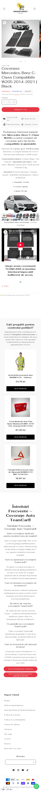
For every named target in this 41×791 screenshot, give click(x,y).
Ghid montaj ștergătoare (13, 705)
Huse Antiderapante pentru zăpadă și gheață (20, 675)
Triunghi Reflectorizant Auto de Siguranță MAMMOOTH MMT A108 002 (20, 472)
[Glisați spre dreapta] (25, 61)
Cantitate (5, 98)
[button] (4, 8)
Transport (8, 729)
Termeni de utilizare (12, 724)
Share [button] (6, 286)
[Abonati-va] (33, 762)
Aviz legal (8, 734)
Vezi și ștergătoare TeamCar (20, 669)
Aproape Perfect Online (16, 787)
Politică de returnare (12, 715)
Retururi (7, 744)
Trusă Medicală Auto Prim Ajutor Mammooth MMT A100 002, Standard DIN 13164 (20, 424)
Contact (7, 739)
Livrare (16, 94)
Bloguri (7, 701)
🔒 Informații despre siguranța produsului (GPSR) (15, 295)
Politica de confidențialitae (14, 720)
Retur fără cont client (12, 748)
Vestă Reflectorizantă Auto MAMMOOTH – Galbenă (20, 376)
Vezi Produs (20, 389)
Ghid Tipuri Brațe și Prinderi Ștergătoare (20, 710)
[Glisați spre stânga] (16, 61)
